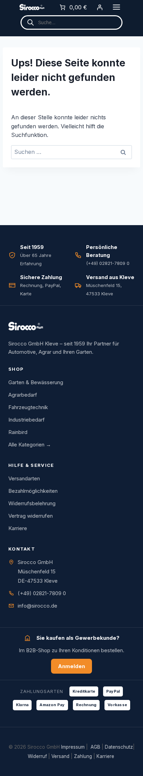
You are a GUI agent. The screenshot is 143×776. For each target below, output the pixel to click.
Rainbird (17, 432)
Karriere (17, 528)
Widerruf (37, 756)
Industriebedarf (26, 419)
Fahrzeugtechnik (28, 407)
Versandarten (24, 478)
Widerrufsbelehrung (32, 503)
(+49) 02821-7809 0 (42, 593)
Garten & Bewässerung (35, 382)
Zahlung (83, 756)
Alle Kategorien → (29, 444)
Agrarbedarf (22, 394)
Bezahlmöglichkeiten (33, 491)
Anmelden (71, 666)
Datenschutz (119, 747)
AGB (95, 747)
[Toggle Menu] (116, 7)
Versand (60, 756)
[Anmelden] (100, 7)
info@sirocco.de (37, 605)
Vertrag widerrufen (30, 515)
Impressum (73, 747)
